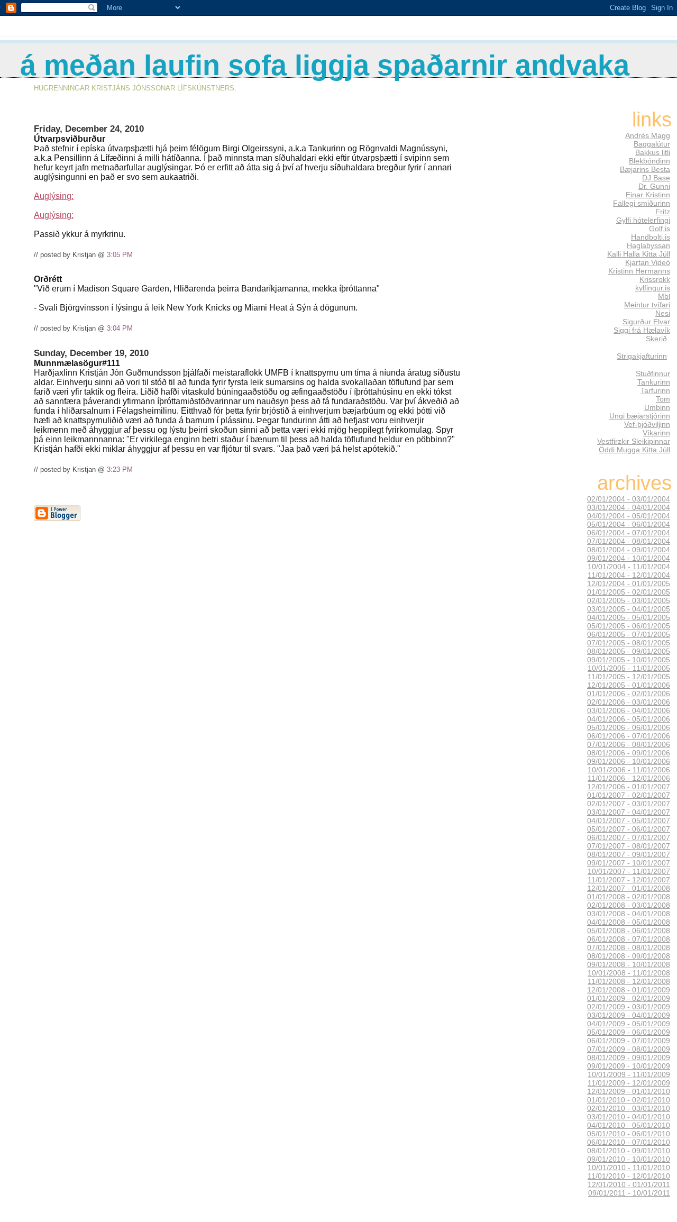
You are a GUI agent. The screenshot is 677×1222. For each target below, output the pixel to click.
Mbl (664, 296)
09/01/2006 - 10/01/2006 (628, 761)
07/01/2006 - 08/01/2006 (628, 744)
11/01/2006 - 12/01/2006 (629, 778)
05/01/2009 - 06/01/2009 (628, 1032)
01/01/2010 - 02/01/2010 (628, 1100)
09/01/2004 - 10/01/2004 (628, 558)
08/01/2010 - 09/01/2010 (628, 1150)
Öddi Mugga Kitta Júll (634, 449)
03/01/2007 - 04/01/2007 (628, 812)
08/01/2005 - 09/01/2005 (628, 651)
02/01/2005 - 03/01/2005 (628, 600)
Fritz (662, 211)
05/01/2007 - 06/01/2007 (628, 829)
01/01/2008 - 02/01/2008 (628, 896)
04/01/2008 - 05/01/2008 (628, 922)
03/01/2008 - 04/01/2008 (628, 913)
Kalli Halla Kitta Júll (638, 254)
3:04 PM (120, 328)
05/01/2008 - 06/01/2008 (628, 930)
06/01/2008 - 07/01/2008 (628, 939)
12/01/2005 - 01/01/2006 (628, 685)
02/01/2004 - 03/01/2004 (628, 499)
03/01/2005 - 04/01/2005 (628, 609)
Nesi (662, 313)
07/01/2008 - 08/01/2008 (628, 947)
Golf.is (659, 228)
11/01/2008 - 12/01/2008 (629, 981)
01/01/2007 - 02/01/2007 (628, 795)
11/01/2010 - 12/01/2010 (629, 1176)
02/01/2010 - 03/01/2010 (628, 1108)
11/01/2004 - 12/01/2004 (629, 575)
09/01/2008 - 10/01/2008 (628, 964)
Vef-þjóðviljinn (647, 424)
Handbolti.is (650, 237)
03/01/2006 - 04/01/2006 (628, 710)
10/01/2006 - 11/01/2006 (629, 769)
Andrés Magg (647, 135)
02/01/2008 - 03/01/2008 (628, 905)
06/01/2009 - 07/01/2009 (628, 1040)
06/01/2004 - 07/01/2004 (628, 532)
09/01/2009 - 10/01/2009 (628, 1066)
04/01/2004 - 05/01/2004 (628, 516)
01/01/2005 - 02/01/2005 (628, 592)
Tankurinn (653, 382)
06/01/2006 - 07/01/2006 (628, 736)
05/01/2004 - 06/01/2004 (628, 524)
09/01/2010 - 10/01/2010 (628, 1159)
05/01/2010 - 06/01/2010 (628, 1133)
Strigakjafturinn (642, 356)
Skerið (656, 338)
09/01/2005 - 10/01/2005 (628, 659)
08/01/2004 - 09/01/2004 (628, 549)
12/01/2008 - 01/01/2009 (628, 990)
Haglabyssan (648, 245)
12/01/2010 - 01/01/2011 (629, 1184)
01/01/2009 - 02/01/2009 (628, 998)
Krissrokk (654, 279)
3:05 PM (120, 255)
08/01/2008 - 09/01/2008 (628, 956)
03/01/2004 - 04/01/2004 (628, 507)
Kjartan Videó (647, 262)
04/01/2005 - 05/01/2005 (628, 617)
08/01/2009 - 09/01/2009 (628, 1057)
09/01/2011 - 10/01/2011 (629, 1193)
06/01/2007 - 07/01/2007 (628, 837)
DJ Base (656, 178)
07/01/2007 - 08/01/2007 (628, 846)
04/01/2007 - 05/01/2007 (628, 820)
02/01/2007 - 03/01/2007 (628, 803)
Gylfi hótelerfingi (643, 220)
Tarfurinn (655, 390)
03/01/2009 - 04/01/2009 (628, 1015)
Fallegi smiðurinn (641, 203)
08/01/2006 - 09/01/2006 (628, 753)
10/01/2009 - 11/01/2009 (629, 1074)
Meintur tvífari (647, 304)
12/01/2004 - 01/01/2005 (628, 583)
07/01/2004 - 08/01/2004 (628, 541)
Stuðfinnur (653, 373)
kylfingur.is (652, 288)
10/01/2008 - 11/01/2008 (629, 973)
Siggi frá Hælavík (642, 330)
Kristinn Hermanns (639, 271)
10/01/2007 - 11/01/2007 (629, 871)
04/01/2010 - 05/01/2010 (628, 1125)
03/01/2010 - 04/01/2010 (628, 1116)
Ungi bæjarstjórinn (639, 416)
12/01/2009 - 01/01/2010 (628, 1091)
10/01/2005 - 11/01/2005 (629, 668)
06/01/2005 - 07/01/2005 (628, 634)
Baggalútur (652, 144)
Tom (663, 399)
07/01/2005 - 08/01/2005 (628, 643)
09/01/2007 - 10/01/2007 (628, 863)
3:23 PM (120, 469)
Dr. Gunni (654, 186)
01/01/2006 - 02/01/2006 (628, 693)
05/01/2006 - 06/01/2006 (628, 727)
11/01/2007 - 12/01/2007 (629, 880)
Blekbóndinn (649, 161)
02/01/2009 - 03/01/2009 (628, 1006)
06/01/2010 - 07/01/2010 (628, 1142)
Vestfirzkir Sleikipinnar (633, 441)
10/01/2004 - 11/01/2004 (629, 566)
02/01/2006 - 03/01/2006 (628, 702)
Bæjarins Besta (645, 169)
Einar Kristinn (648, 194)
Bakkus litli (652, 152)
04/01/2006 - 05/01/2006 (628, 719)
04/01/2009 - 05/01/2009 (628, 1023)
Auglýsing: (54, 195)
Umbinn (657, 407)
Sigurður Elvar (646, 321)
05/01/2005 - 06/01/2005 (628, 626)
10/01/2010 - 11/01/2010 (629, 1167)
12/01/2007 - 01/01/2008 (628, 888)
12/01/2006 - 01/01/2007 (628, 786)
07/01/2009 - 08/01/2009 (628, 1049)
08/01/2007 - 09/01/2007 (628, 854)
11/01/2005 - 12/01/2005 (629, 676)
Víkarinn (656, 432)
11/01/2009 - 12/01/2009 (629, 1083)
